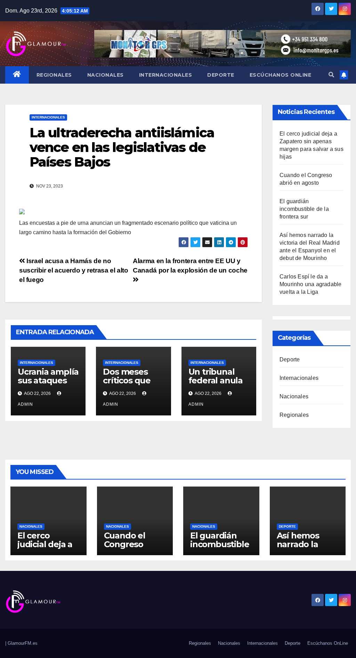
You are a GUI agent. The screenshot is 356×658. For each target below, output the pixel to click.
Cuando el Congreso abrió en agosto (124, 548)
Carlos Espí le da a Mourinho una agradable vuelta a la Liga (310, 284)
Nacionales (105, 75)
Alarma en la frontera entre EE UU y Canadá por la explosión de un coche (190, 265)
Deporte (220, 75)
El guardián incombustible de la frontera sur (304, 209)
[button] (331, 75)
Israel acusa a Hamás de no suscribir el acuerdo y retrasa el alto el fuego (73, 270)
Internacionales (165, 75)
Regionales (54, 75)
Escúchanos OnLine (281, 75)
